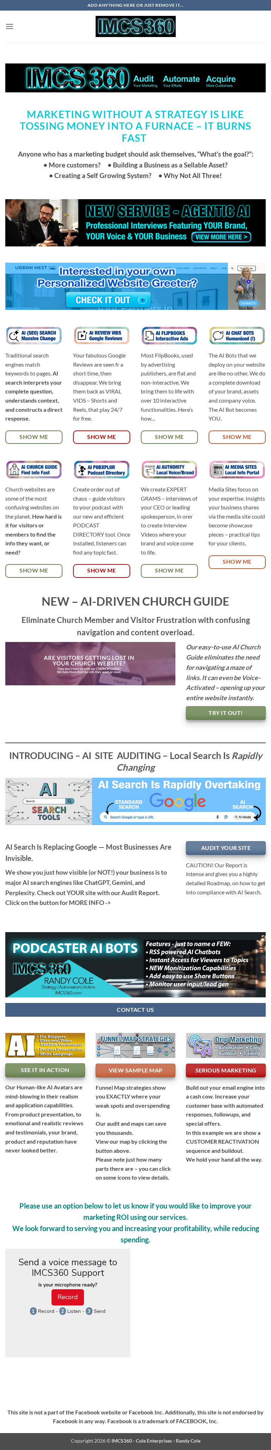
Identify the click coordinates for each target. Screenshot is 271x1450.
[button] (9, 26)
